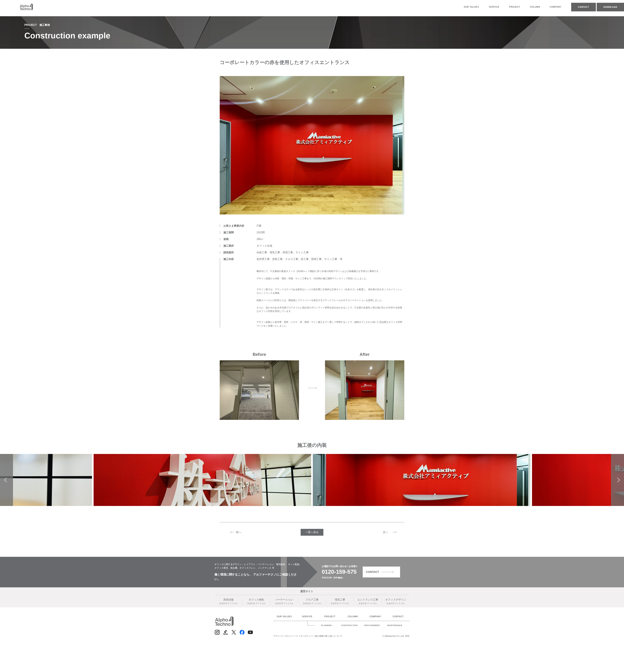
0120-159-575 (339, 571)
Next (617, 480)
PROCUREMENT (372, 625)
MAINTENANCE (394, 625)
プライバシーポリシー (284, 636)
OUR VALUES (471, 7)
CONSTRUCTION (349, 625)
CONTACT (583, 7)
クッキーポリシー (305, 636)
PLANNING (326, 625)
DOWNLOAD (610, 7)
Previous (6, 480)
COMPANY (555, 7)
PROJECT (514, 7)
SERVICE (494, 7)
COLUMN (535, 7)
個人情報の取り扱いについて (328, 636)
